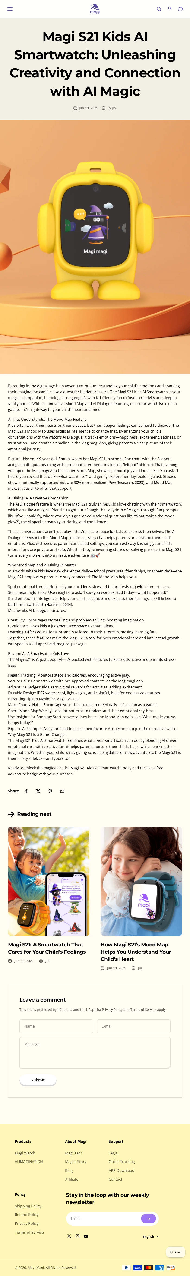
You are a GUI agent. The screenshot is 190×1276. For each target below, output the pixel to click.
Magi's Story (75, 1161)
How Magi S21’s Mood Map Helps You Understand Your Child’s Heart (136, 952)
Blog (69, 1170)
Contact (115, 1179)
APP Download (121, 1170)
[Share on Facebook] (26, 791)
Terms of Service (143, 1009)
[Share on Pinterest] (50, 791)
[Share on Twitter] (38, 791)
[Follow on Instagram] (78, 1236)
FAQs (113, 1153)
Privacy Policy (112, 1009)
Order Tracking (122, 1161)
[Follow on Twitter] (69, 1236)
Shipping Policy (28, 1206)
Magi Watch (25, 1153)
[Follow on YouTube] (86, 1236)
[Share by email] (62, 791)
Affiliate (71, 1179)
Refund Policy (26, 1214)
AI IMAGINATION (29, 1161)
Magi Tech (74, 1153)
